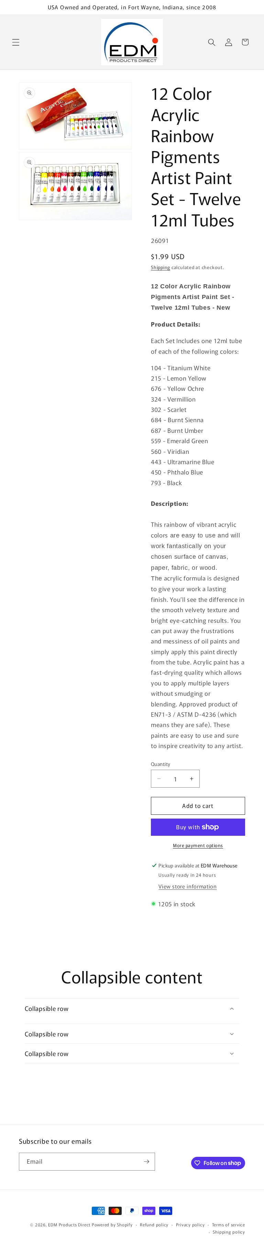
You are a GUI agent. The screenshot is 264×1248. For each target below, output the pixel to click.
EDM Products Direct (69, 1224)
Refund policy (154, 1224)
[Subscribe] (146, 1162)
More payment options (198, 845)
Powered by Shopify (112, 1224)
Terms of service (228, 1224)
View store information (187, 886)
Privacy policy (190, 1224)
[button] (16, 42)
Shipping (160, 267)
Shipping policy (229, 1232)
